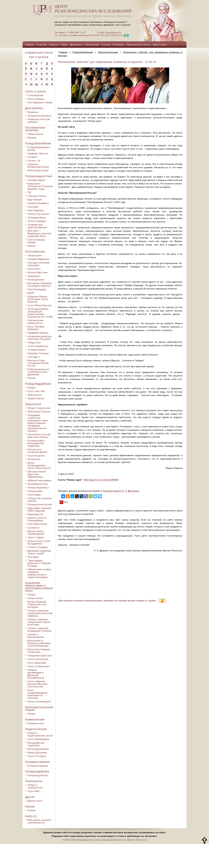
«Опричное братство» (39, 655)
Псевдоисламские (37, 761)
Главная (29, 44)
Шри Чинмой (34, 199)
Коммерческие (35, 719)
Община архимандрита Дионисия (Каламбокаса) (35, 673)
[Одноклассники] (68, 496)
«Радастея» (34, 342)
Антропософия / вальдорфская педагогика (36, 443)
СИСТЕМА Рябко (37, 524)
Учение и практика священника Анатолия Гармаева (39, 613)
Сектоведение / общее (40, 102)
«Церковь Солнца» (38, 353)
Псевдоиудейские (37, 771)
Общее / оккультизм (38, 408)
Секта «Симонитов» (38, 666)
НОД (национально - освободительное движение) (38, 372)
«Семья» (32, 157)
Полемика (118, 44)
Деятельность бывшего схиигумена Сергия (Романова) (39, 643)
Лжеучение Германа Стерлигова (38, 650)
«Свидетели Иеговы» (39, 115)
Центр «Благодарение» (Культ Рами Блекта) (39, 465)
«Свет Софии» (35, 537)
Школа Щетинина (37, 752)
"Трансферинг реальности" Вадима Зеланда (39, 563)
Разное (31, 245)
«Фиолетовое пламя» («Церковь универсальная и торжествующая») (39, 573)
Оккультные (33, 404)
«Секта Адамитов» (37, 346)
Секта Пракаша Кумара (36, 241)
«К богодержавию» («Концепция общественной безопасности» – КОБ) (40, 313)
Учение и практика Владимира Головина (39, 629)
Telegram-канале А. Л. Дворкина (121, 491)
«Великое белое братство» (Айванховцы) (36, 474)
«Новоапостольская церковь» (38, 120)
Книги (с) (31, 816)
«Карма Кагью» (35, 398)
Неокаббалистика (37, 484)
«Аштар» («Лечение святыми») (38, 264)
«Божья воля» (35, 598)
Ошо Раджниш (35, 210)
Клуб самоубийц (36, 662)
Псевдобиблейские (38, 143)
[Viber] (86, 496)
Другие (29, 797)
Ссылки (105, 44)
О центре (41, 44)
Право (64, 44)
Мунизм (31, 137)
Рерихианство (35, 514)
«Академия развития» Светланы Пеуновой (39, 337)
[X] (77, 496)
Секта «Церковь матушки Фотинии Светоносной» (37, 684)
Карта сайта (159, 44)
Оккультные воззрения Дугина (37, 450)
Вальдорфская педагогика (35, 744)
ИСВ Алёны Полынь (38, 411)
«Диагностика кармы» (39, 480)
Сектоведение (35, 95)
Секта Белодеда (36, 289)
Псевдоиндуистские (38, 176)
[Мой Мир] (72, 496)
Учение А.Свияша (37, 547)
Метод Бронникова (38, 749)
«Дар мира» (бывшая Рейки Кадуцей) (39, 509)
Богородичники (35, 279)
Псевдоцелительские (39, 504)
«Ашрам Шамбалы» (38, 259)
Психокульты (34, 781)
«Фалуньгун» (34, 394)
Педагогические (36, 729)
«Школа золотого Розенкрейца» (37, 519)
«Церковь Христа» (37, 153)
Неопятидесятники (37, 170)
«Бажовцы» (33, 276)
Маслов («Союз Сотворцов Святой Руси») (37, 363)
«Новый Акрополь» (38, 487)
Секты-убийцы (35, 98)
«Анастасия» (34, 255)
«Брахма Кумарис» (38, 203)
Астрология (33, 459)
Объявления (92, 44)
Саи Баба (32, 206)
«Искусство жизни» (38, 214)
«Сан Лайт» (33, 791)
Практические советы (138, 44)
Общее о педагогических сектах (40, 734)
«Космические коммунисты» (35, 321)
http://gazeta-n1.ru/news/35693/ (101, 479)
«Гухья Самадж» (36, 221)
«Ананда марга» (36, 180)
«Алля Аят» (34, 268)
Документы (76, 44)
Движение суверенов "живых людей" (39, 552)
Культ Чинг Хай (36, 391)
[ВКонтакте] (63, 496)
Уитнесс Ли (33, 160)
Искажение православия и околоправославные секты (39, 586)
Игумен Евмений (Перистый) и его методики (36, 604)
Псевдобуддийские (38, 383)
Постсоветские (35, 251)
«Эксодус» (33, 356)
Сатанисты (33, 527)
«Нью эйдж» (34, 494)
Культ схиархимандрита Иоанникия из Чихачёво (37, 694)
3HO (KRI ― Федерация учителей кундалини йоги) (39, 233)
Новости (53, 44)
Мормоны (32, 112)
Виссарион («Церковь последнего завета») (39, 284)
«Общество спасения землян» (39, 499)
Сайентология (35, 134)
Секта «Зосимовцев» (39, 701)
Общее (31, 387)
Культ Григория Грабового (35, 327)
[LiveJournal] (81, 496)
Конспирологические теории (39, 709)
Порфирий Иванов (37, 332)
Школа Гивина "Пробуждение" (36, 532)
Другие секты (34, 800)
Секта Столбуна (36, 756)
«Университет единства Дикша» (37, 226)
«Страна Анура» (36, 349)
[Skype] (100, 496)
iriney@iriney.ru (113, 32)
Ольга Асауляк (35, 455)
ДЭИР (30, 293)
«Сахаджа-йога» (36, 217)
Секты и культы (35, 91)
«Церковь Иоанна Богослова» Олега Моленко (37, 299)
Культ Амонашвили (38, 739)
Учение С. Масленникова (35, 635)
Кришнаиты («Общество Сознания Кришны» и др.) (40, 186)
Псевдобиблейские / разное (38, 148)
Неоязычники (34, 491)
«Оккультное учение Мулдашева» (38, 542)
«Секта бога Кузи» (37, 659)
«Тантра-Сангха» (36, 196)
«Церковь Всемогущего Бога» (38, 165)
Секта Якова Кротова (39, 305)
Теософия (33, 557)
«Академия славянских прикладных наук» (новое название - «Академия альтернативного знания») (37, 423)
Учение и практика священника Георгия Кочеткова (38, 622)
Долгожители (34, 108)
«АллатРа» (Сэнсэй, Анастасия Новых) (38, 435)
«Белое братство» (37, 272)
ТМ (29, 192)
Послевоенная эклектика (35, 129)
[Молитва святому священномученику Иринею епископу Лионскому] (152, 20)
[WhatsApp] (91, 496)
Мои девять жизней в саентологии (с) (39, 821)
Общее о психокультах (35, 786)
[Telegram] (95, 496)
